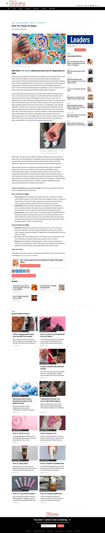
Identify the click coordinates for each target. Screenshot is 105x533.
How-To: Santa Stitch (20, 463)
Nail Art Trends (70, 112)
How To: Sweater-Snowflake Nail (52, 463)
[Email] (13, 271)
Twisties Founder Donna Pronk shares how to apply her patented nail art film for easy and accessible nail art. (52, 341)
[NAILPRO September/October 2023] (16, 263)
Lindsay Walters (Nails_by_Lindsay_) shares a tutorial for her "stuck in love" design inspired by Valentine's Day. (52, 438)
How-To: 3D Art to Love (21, 433)
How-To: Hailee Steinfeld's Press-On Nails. (21, 297)
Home (13, 22)
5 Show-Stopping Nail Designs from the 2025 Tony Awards (23, 335)
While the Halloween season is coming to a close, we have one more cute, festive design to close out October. (51, 498)
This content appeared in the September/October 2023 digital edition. (41, 261)
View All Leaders (80, 50)
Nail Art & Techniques (22, 22)
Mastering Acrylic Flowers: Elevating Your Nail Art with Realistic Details (22, 401)
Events (68, 69)
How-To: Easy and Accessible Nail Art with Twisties (52, 335)
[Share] (17, 271)
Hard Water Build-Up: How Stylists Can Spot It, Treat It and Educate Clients (76, 81)
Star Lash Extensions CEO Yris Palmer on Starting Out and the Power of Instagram (76, 63)
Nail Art (32, 22)
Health (68, 86)
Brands (68, 59)
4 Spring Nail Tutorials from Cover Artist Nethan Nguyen (50, 400)
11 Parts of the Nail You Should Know (76, 89)
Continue (60, 526)
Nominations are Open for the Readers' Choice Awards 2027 (76, 98)
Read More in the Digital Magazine (30, 265)
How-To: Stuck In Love (48, 433)
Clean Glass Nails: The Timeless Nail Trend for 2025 (76, 115)
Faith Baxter (25, 71)
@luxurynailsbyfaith (26, 255)
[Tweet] (24, 271)
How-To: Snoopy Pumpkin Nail (51, 494)
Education (69, 77)
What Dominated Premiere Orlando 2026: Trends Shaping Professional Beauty (76, 107)
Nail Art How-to (40, 22)
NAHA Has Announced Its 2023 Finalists (76, 72)
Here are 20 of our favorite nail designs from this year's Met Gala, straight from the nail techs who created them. (52, 373)
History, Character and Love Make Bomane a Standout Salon (76, 124)
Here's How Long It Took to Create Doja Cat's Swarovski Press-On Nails (21, 287)
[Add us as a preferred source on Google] (28, 271)
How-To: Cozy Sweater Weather (24, 494)
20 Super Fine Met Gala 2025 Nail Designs (52, 368)
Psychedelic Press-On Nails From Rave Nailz (48, 286)
